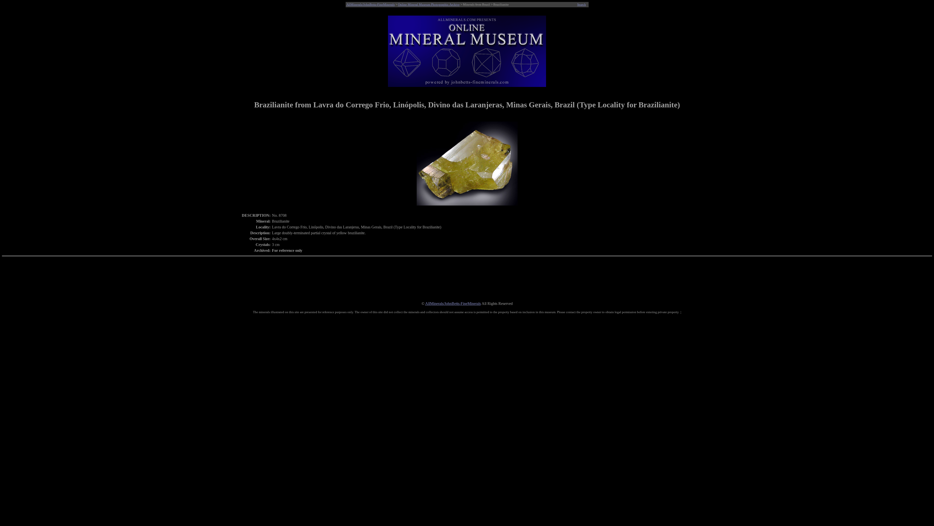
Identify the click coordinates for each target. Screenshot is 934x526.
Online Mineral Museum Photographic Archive (429, 4)
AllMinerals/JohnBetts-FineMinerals (370, 4)
